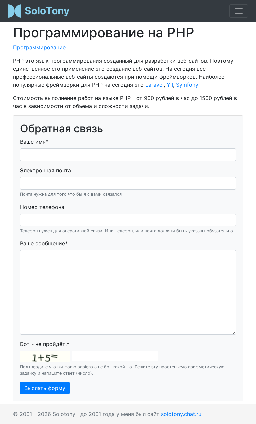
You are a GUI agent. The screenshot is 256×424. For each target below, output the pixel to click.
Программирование (39, 47)
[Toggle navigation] (238, 11)
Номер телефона (42, 207)
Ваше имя (34, 141)
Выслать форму (44, 388)
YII (170, 84)
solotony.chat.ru (181, 414)
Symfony (187, 84)
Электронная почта (45, 170)
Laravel (154, 84)
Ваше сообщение (44, 243)
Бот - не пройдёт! (44, 344)
